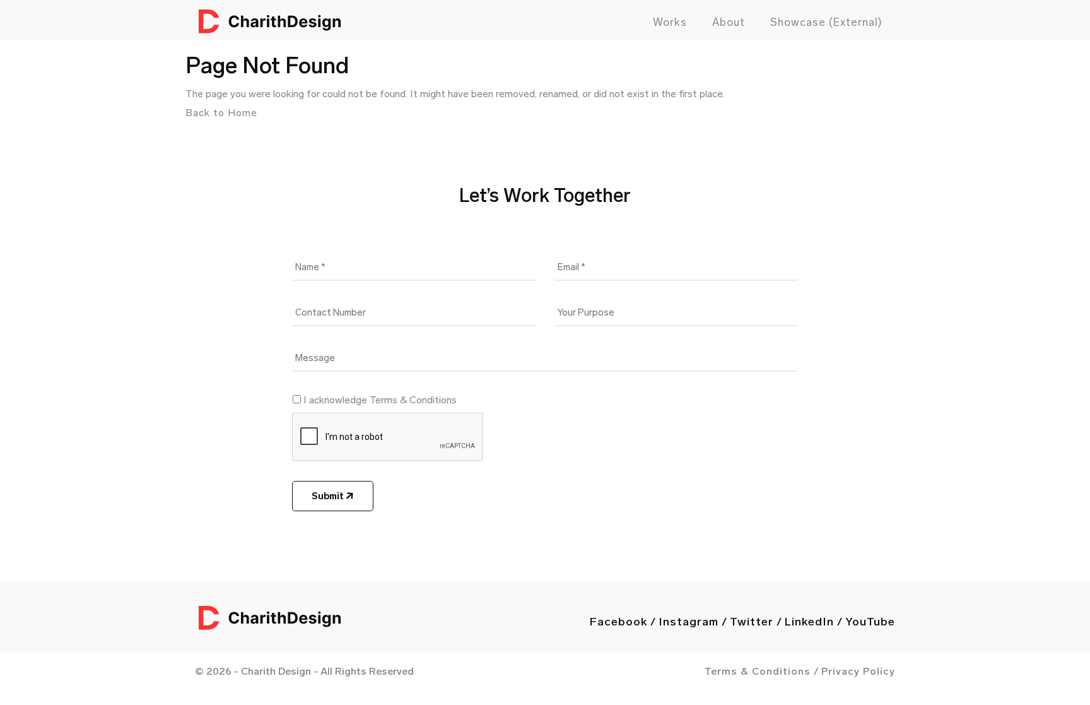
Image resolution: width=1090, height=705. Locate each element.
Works (670, 22)
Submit (329, 496)
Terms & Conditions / (762, 671)
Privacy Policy (858, 671)
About (728, 22)
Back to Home (221, 113)
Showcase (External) (826, 22)
